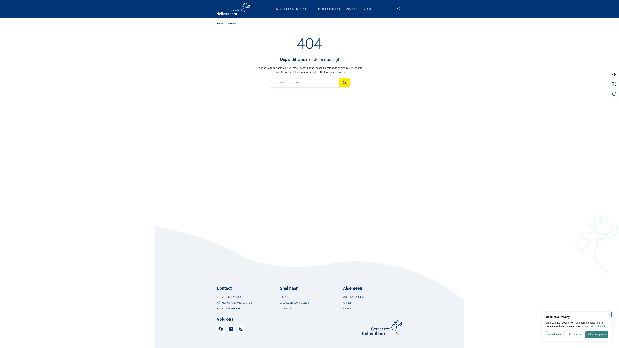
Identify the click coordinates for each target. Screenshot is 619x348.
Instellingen (554, 334)
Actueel (350, 8)
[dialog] (577, 327)
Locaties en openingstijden (295, 302)
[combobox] (309, 82)
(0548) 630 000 (231, 308)
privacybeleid (597, 326)
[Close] (609, 314)
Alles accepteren (597, 334)
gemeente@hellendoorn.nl (237, 302)
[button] (614, 74)
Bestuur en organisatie (328, 8)
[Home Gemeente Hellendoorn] (233, 9)
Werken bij (286, 308)
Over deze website (353, 296)
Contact (367, 8)
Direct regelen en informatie (291, 8)
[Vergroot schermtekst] (614, 84)
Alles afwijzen (574, 334)
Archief (347, 302)
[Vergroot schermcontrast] (614, 94)
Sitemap (347, 308)
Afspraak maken (231, 296)
